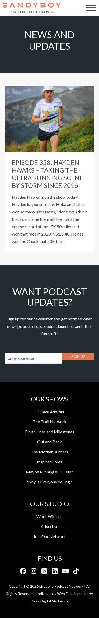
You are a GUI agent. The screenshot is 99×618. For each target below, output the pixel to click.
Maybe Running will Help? (49, 471)
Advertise (49, 526)
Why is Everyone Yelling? (49, 481)
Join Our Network (49, 536)
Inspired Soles (49, 461)
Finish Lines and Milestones (49, 431)
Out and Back (49, 441)
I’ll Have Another (49, 411)
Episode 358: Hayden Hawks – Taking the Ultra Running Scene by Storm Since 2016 (47, 174)
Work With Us (49, 516)
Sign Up (78, 356)
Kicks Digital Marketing (50, 601)
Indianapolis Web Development (62, 593)
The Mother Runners (49, 451)
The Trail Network (50, 421)
